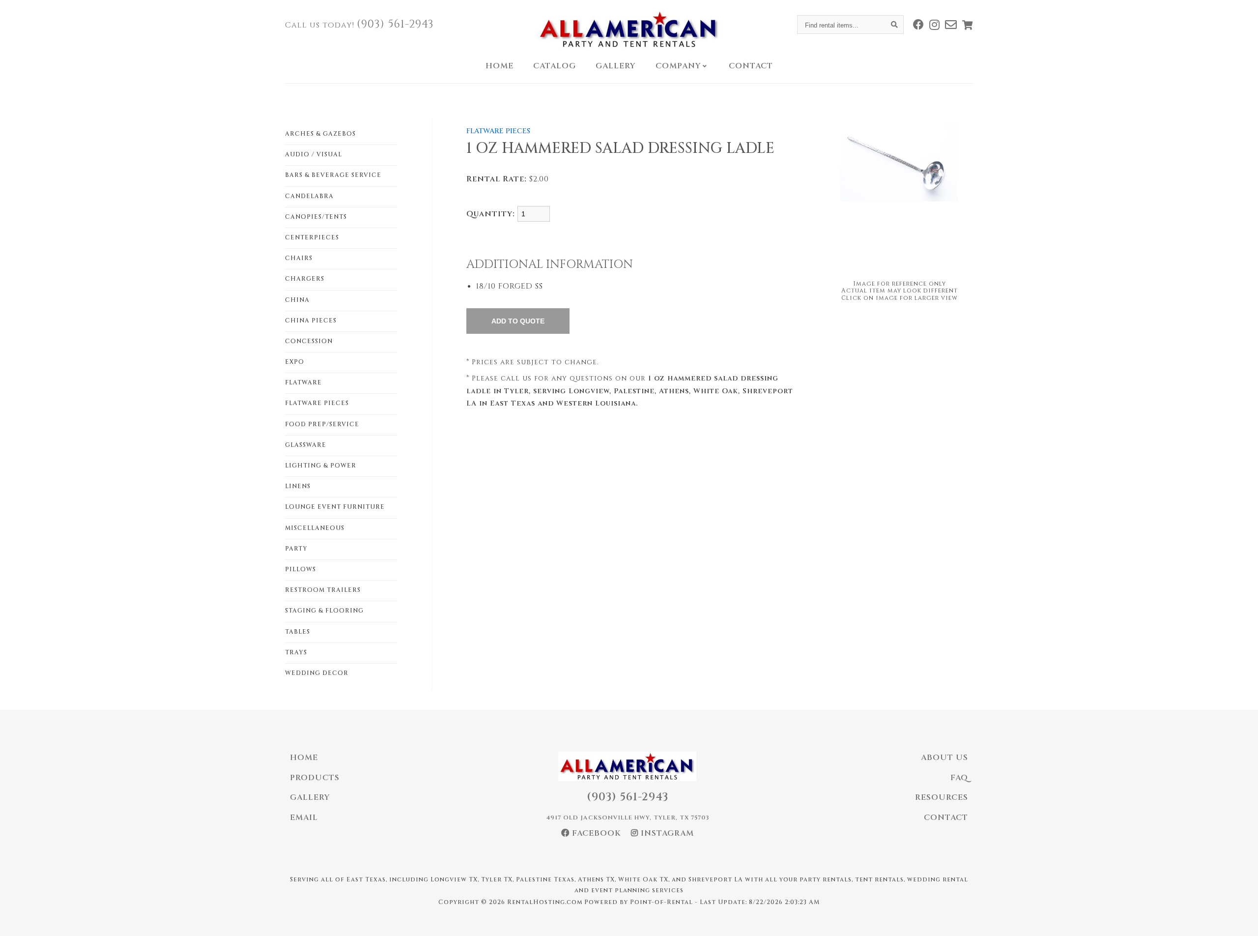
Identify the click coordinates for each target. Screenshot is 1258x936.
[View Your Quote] (967, 24)
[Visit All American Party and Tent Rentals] (951, 24)
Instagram (666, 833)
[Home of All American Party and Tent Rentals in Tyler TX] (629, 29)
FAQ (959, 777)
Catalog (554, 65)
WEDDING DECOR (316, 673)
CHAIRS (299, 258)
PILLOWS (300, 569)
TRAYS (296, 652)
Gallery (616, 65)
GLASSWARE (305, 445)
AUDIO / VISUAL (313, 154)
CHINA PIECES (311, 320)
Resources (941, 797)
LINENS (298, 486)
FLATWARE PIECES (317, 403)
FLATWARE (303, 382)
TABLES (297, 632)
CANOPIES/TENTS (316, 217)
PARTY (296, 549)
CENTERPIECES (312, 237)
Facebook (595, 833)
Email (304, 817)
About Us (944, 757)
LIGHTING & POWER (320, 465)
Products (315, 777)
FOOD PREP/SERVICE (322, 424)
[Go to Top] (1239, 918)
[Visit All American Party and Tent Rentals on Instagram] (934, 24)
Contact (751, 65)
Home (500, 65)
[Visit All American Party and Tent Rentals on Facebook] (918, 24)
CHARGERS (304, 279)
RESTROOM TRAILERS (323, 590)
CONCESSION (309, 341)
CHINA (297, 300)
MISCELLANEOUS (314, 528)
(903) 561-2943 (395, 24)
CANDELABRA (309, 196)
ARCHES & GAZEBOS (320, 134)
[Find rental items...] (894, 24)
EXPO (294, 362)
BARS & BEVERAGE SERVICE (333, 175)
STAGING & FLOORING (324, 610)
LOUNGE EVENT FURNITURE (335, 507)
